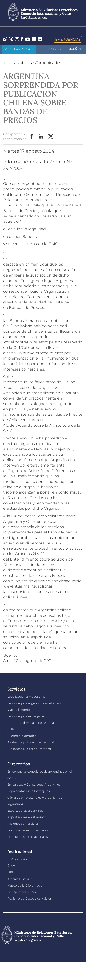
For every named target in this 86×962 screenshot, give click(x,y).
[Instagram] (17, 39)
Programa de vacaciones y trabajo (32, 723)
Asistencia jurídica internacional (30, 742)
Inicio (8, 62)
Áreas (11, 866)
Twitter (50, 136)
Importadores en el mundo (27, 817)
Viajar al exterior (19, 710)
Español (74, 49)
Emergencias (68, 39)
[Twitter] (11, 39)
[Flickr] (40, 39)
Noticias (24, 62)
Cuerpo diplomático (22, 736)
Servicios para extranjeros (25, 716)
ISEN (10, 872)
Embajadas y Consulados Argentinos (34, 784)
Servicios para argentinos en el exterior (35, 703)
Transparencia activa (22, 892)
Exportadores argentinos (25, 810)
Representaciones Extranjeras (28, 791)
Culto (11, 729)
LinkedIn (41, 136)
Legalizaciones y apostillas (26, 697)
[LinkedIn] (34, 39)
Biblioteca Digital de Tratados (29, 749)
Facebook (31, 136)
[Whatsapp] (5, 39)
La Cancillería (17, 859)
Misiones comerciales (23, 824)
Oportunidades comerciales (27, 830)
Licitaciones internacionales (27, 837)
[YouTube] (27, 39)
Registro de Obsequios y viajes (29, 898)
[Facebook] (22, 39)
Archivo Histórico (20, 879)
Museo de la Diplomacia (24, 885)
